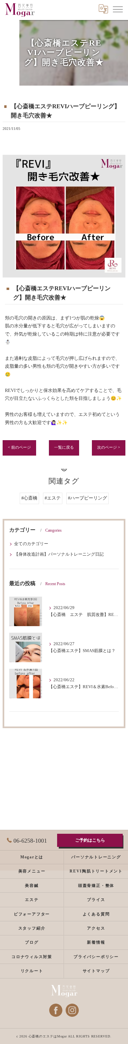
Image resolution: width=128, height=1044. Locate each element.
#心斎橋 (29, 498)
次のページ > (108, 447)
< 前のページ (19, 447)
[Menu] (118, 9)
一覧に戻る (64, 447)
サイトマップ (96, 971)
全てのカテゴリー (31, 544)
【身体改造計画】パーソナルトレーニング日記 (59, 554)
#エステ (53, 498)
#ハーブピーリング (87, 498)
